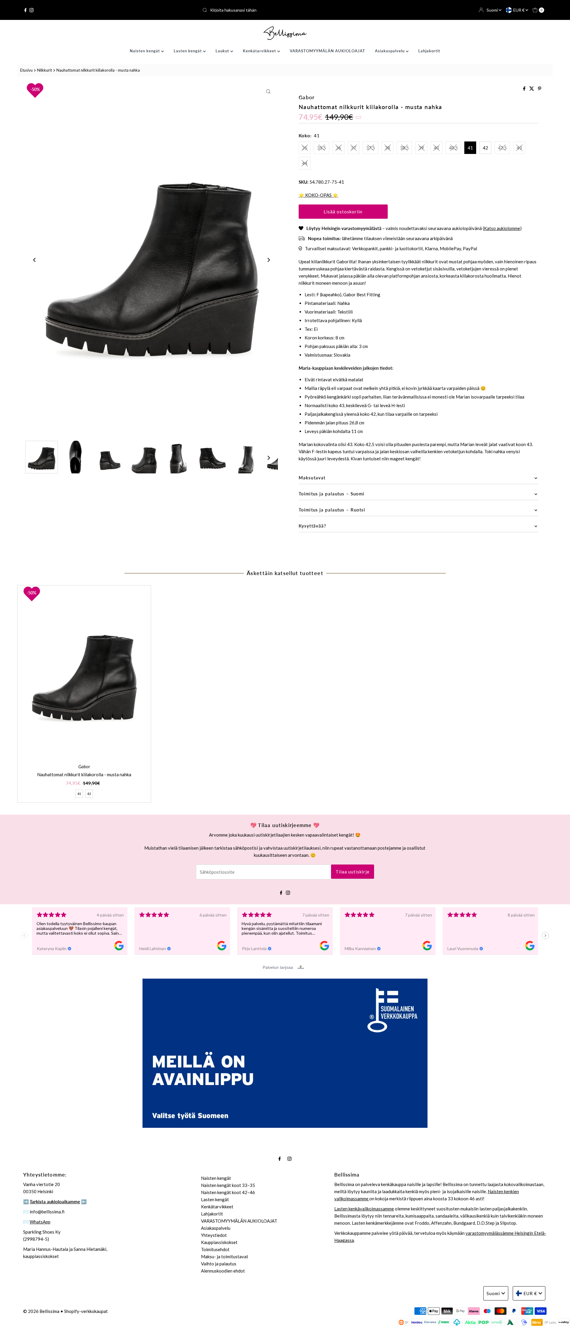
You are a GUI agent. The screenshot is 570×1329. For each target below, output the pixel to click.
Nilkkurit (44, 70)
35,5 (321, 147)
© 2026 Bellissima (41, 1311)
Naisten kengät (145, 50)
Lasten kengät (188, 50)
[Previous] (34, 260)
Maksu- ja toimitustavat (224, 1256)
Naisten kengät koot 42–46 (228, 1192)
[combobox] (285, 10)
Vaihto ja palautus (218, 1263)
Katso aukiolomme (502, 228)
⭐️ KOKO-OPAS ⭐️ (318, 195)
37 (353, 147)
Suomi (493, 9)
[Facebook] (25, 10)
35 (304, 147)
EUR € (519, 9)
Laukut (223, 50)
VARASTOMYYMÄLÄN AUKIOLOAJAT (327, 50)
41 (470, 147)
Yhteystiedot (214, 1235)
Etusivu (26, 70)
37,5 (370, 147)
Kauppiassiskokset (219, 1242)
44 (304, 163)
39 (421, 147)
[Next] (268, 260)
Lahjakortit (429, 50)
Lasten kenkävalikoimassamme (364, 1208)
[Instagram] (31, 10)
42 (485, 147)
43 (519, 147)
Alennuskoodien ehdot (223, 1270)
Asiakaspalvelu (390, 50)
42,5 (502, 147)
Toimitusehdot (215, 1249)
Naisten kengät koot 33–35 (228, 1185)
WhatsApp (40, 1221)
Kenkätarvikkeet (260, 50)
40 (436, 147)
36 (338, 147)
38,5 (404, 147)
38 (387, 147)
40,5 (453, 147)
